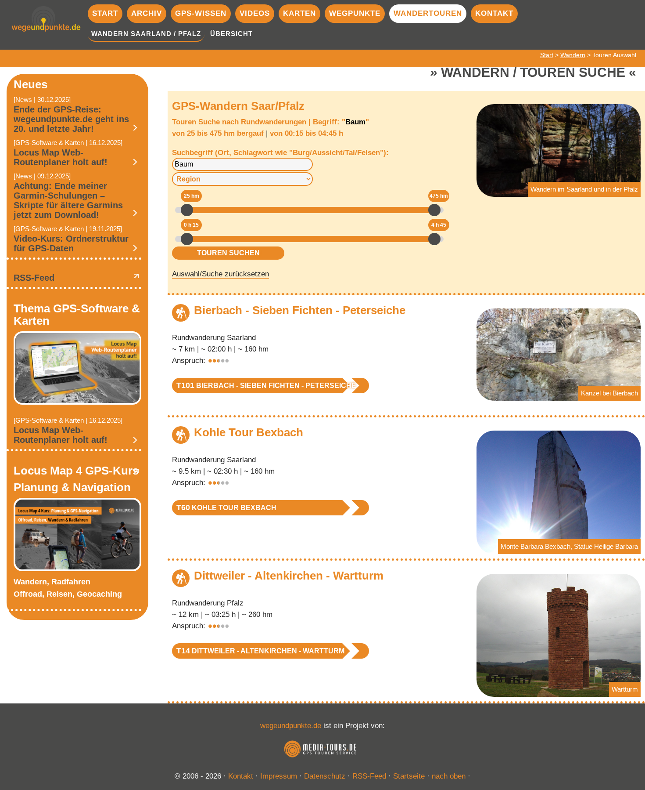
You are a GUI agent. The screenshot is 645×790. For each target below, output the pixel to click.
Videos (255, 13)
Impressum (278, 776)
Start (105, 13)
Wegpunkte (354, 13)
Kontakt (494, 13)
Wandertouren (428, 13)
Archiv (146, 13)
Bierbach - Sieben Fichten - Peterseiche (299, 310)
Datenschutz (324, 776)
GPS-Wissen (200, 13)
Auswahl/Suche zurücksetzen (220, 274)
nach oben (449, 776)
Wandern (572, 54)
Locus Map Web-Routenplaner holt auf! (61, 157)
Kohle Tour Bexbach (248, 432)
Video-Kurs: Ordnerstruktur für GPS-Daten (71, 243)
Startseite (409, 776)
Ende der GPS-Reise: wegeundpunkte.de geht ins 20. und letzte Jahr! (71, 119)
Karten (299, 13)
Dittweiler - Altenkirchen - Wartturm (288, 575)
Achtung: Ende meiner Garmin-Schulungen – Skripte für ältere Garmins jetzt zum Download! (68, 200)
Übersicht (231, 33)
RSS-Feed (34, 278)
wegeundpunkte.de (290, 725)
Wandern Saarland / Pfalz (146, 33)
